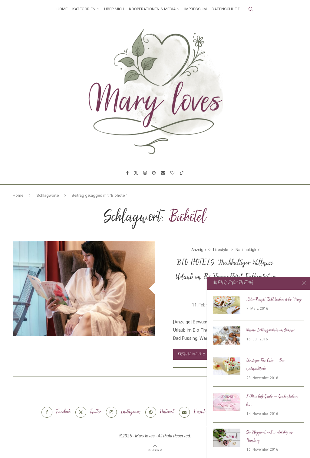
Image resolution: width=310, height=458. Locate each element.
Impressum (195, 9)
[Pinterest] (154, 173)
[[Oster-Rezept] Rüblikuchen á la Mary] (226, 305)
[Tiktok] (182, 173)
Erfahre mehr (189, 354)
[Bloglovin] (172, 173)
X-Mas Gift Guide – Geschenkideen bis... (272, 401)
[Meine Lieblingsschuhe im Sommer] (226, 335)
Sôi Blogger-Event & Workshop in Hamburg (269, 437)
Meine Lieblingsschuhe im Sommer (270, 330)
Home (62, 9)
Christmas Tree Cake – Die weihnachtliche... (265, 365)
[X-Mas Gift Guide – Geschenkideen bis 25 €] (226, 402)
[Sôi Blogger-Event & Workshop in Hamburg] (226, 438)
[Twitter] (136, 173)
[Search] (251, 9)
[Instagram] (145, 173)
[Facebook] (127, 173)
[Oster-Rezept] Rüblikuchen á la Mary (274, 300)
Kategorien (83, 9)
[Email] (163, 173)
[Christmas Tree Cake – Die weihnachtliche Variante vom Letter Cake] (226, 366)
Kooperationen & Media (152, 9)
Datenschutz (226, 9)
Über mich (114, 9)
